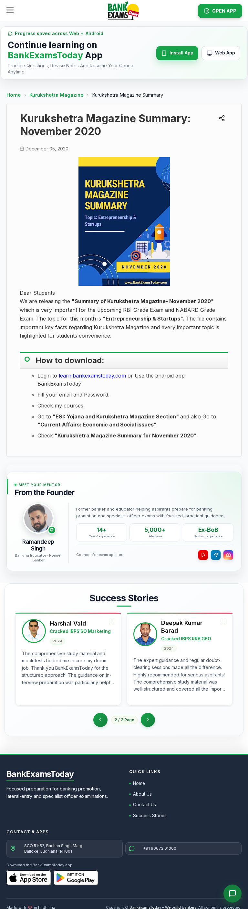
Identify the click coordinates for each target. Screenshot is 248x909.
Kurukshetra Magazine (57, 95)
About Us (142, 794)
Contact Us (144, 804)
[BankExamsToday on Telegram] (216, 555)
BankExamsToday (40, 774)
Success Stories (150, 815)
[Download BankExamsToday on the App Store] (28, 877)
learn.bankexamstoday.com (92, 375)
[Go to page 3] (148, 720)
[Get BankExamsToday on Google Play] (76, 877)
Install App (181, 52)
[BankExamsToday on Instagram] (228, 555)
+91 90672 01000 (159, 848)
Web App (225, 52)
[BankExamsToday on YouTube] (203, 555)
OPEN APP (224, 11)
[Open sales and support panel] (232, 894)
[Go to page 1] (100, 720)
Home (13, 95)
